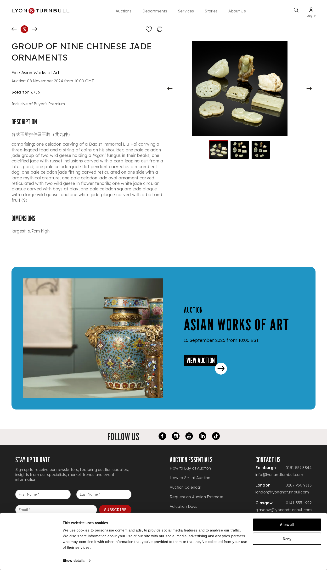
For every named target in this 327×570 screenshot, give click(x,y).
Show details (74, 561)
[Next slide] (309, 88)
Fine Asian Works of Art (35, 72)
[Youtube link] (189, 436)
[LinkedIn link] (202, 436)
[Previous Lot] (14, 29)
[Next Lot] (34, 29)
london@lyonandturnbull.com (282, 492)
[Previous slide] (170, 88)
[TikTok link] (216, 436)
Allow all (287, 525)
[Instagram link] (176, 436)
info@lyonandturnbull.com (279, 474)
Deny (287, 539)
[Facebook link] (162, 436)
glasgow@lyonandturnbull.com (283, 509)
